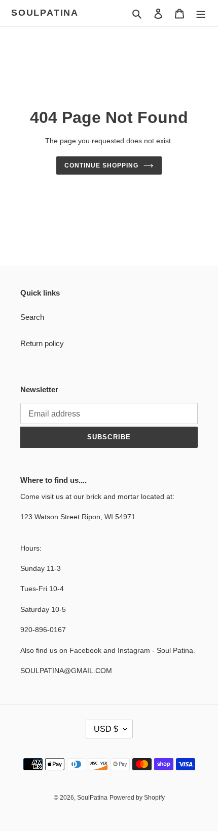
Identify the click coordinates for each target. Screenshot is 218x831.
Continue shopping (101, 165)
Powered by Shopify (137, 797)
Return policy (42, 343)
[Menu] (200, 13)
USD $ (106, 729)
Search (32, 317)
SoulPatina (45, 13)
